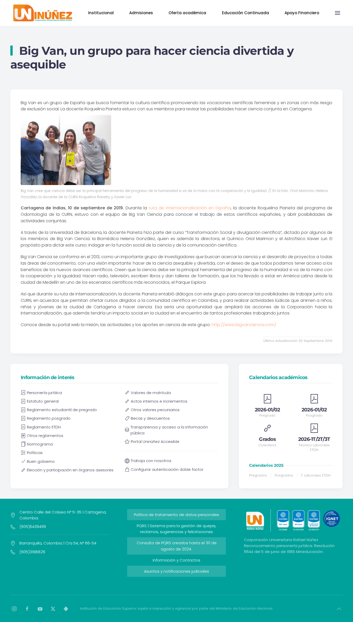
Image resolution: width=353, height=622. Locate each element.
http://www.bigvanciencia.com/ (244, 325)
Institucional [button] (101, 13)
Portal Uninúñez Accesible (155, 441)
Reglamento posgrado (49, 418)
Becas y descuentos (150, 418)
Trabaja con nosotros (151, 460)
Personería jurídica (44, 392)
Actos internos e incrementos (159, 401)
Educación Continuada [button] (245, 13)
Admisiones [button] (141, 13)
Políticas (35, 452)
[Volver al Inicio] (42, 13)
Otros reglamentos (45, 435)
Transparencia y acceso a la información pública (169, 430)
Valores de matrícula (151, 392)
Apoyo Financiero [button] (302, 13)
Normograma (40, 444)
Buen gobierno (41, 461)
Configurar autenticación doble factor (167, 469)
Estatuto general (43, 401)
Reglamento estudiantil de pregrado (62, 409)
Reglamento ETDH (44, 427)
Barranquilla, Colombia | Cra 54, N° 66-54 (57, 543)
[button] (337, 13)
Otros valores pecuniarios (155, 409)
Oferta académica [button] (187, 13)
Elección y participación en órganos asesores (70, 470)
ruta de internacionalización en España (190, 208)
